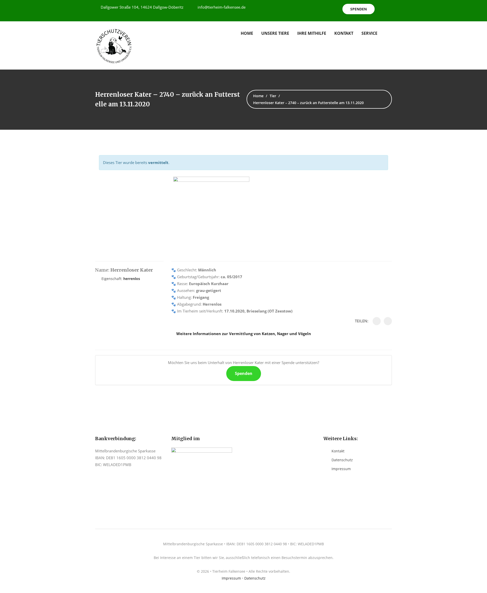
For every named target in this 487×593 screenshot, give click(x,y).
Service (369, 33)
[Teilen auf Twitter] (388, 321)
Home (247, 33)
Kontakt (343, 33)
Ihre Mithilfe (311, 33)
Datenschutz (342, 459)
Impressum (341, 468)
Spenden (358, 9)
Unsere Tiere (275, 33)
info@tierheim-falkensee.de (222, 7)
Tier (273, 95)
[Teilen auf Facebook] (377, 321)
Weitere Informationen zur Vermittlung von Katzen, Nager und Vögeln (243, 333)
